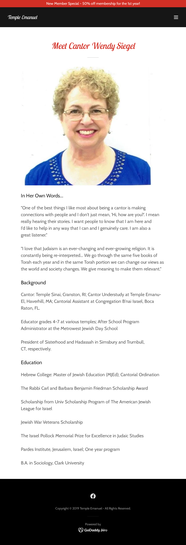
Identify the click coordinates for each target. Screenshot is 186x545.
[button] (176, 17)
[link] (22, 18)
